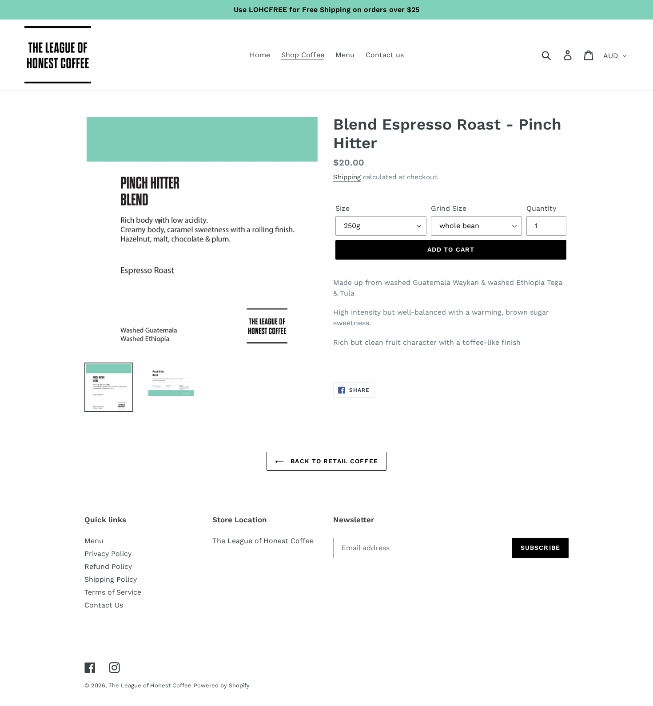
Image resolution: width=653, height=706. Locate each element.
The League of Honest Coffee (263, 540)
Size (342, 208)
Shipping (347, 177)
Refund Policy (108, 566)
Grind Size (448, 208)
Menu (94, 540)
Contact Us (103, 605)
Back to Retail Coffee (333, 461)
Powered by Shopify (222, 685)
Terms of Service (112, 592)
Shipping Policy (110, 579)
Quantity (541, 208)
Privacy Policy (107, 553)
